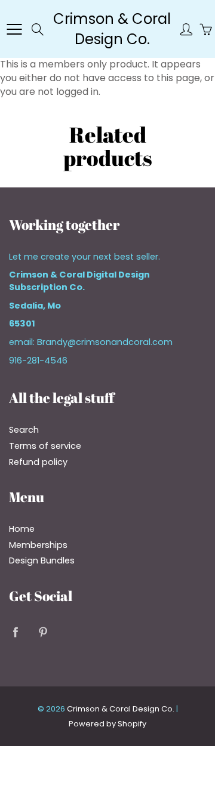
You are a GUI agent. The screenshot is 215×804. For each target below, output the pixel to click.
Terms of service (45, 446)
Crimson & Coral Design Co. (112, 29)
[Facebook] (15, 632)
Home (22, 529)
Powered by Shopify (107, 723)
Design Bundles (42, 560)
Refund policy (38, 462)
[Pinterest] (42, 632)
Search (24, 430)
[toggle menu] (14, 29)
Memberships (38, 545)
